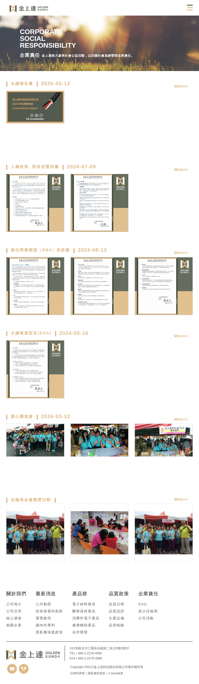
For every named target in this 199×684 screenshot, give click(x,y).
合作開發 (80, 632)
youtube (12, 669)
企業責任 (148, 593)
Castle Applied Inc (28, 8)
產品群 (79, 593)
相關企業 (14, 625)
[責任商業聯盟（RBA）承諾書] (35, 286)
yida (24, 669)
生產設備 (116, 618)
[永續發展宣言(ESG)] (35, 369)
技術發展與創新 (49, 611)
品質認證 (116, 611)
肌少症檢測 (148, 611)
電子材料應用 (84, 604)
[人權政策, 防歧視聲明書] (35, 203)
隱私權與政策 (96, 673)
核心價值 (14, 618)
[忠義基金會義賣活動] (35, 533)
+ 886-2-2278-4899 (88, 653)
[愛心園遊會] (35, 453)
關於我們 (16, 593)
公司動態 (43, 604)
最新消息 (46, 593)
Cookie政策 (115, 673)
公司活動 (146, 618)
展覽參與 (43, 618)
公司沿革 (14, 611)
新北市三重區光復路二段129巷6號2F (103, 648)
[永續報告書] (35, 120)
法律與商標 (77, 673)
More (178, 86)
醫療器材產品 (84, 611)
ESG (142, 604)
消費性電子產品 (86, 618)
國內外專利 (45, 625)
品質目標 (116, 604)
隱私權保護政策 (49, 632)
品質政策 (119, 593)
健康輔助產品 (84, 625)
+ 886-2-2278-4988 (89, 658)
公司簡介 (14, 604)
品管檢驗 (116, 625)
